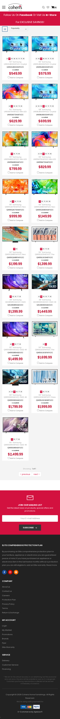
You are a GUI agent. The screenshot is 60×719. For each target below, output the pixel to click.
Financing (6, 669)
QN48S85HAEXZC (15, 305)
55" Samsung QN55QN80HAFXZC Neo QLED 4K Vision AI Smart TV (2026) (45, 208)
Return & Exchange (10, 612)
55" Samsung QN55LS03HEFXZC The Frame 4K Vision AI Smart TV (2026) (44, 255)
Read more (51, 565)
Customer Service (10, 665)
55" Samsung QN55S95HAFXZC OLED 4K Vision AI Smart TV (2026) (15, 444)
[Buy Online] (13, 52)
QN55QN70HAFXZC (15, 209)
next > (37, 474)
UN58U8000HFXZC (44, 114)
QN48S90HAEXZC (45, 305)
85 (23, 59)
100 (49, 201)
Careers (6, 595)
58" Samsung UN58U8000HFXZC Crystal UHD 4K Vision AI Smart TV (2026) (44, 112)
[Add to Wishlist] (17, 52)
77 (17, 296)
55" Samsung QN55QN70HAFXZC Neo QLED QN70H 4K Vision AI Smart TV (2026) (15, 208)
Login (4, 625)
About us (6, 586)
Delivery (5, 660)
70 (19, 59)
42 (38, 296)
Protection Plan (9, 599)
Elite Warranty (8, 647)
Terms (5, 608)
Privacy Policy (8, 604)
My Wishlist (7, 630)
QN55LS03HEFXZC (44, 257)
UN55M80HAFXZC (15, 162)
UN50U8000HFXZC (15, 67)
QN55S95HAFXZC (15, 447)
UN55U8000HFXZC (44, 67)
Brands (5, 638)
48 (10, 296)
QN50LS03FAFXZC (44, 352)
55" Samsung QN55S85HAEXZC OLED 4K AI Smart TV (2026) (15, 349)
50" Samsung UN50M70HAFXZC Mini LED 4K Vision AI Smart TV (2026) (15, 112)
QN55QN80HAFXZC (45, 209)
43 (7, 59)
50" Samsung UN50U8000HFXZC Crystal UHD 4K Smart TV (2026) (15, 64)
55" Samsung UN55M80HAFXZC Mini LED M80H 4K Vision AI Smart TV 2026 (15, 160)
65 (16, 59)
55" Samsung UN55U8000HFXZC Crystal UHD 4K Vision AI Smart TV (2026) (44, 65)
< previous (25, 474)
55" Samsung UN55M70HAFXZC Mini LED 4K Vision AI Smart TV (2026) (44, 160)
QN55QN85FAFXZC (15, 257)
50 (9, 59)
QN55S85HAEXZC (15, 352)
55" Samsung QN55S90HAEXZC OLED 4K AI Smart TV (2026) (15, 397)
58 (14, 59)
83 (20, 296)
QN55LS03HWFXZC (44, 400)
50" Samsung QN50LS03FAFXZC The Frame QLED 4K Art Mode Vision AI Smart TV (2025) (44, 350)
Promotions (7, 634)
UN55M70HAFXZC (45, 162)
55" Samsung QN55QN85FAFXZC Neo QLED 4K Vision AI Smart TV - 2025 (15, 255)
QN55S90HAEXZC (15, 400)
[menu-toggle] (3, 7)
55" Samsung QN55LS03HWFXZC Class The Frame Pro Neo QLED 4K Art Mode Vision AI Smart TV (44, 398)
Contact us (7, 591)
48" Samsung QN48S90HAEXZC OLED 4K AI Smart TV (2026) (44, 302)
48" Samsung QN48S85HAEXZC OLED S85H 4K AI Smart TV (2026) (15, 302)
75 (21, 59)
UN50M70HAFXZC (15, 114)
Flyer (4, 643)
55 (12, 59)
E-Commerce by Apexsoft (30, 711)
